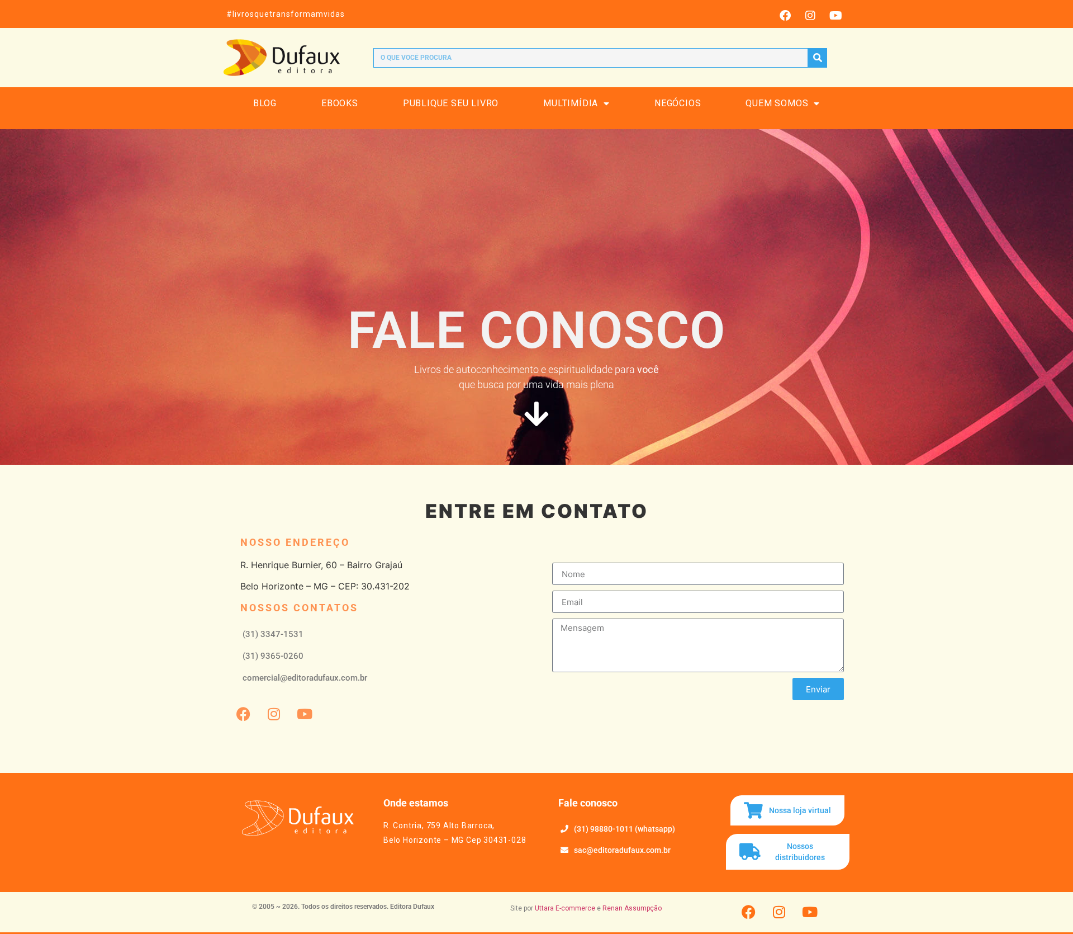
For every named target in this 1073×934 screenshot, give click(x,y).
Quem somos (777, 103)
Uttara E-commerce (565, 908)
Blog (265, 103)
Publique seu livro (450, 103)
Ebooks (339, 103)
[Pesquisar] (817, 58)
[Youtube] (835, 15)
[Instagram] (810, 15)
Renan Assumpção (632, 908)
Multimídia (570, 103)
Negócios (677, 103)
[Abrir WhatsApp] (1045, 906)
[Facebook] (785, 15)
